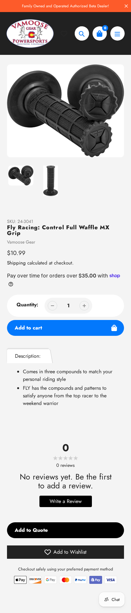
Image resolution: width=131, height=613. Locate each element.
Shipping (16, 262)
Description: (28, 356)
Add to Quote (31, 530)
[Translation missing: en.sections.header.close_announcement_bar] (126, 6)
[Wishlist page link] (68, 33)
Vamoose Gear (21, 242)
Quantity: (27, 304)
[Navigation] (117, 33)
